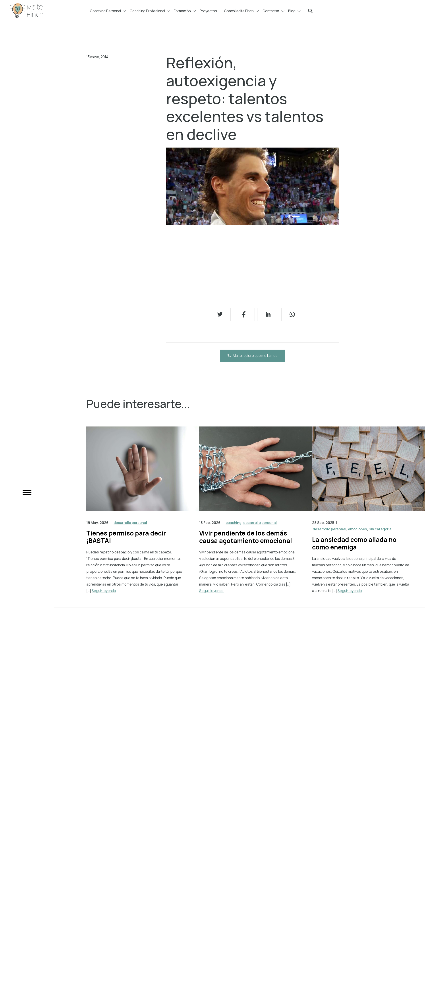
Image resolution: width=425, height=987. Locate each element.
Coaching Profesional (147, 10)
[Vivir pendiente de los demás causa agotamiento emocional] (255, 473)
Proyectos (208, 10)
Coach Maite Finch (239, 10)
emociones (357, 529)
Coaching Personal (105, 10)
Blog (292, 10)
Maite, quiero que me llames (255, 355)
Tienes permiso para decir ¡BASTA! (126, 537)
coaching (233, 522)
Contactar (271, 10)
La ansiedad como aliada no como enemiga (354, 543)
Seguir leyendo (104, 590)
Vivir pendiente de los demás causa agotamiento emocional (245, 537)
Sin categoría (380, 529)
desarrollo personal (130, 522)
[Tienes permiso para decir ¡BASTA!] (142, 473)
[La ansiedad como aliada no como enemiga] (368, 473)
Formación (182, 10)
